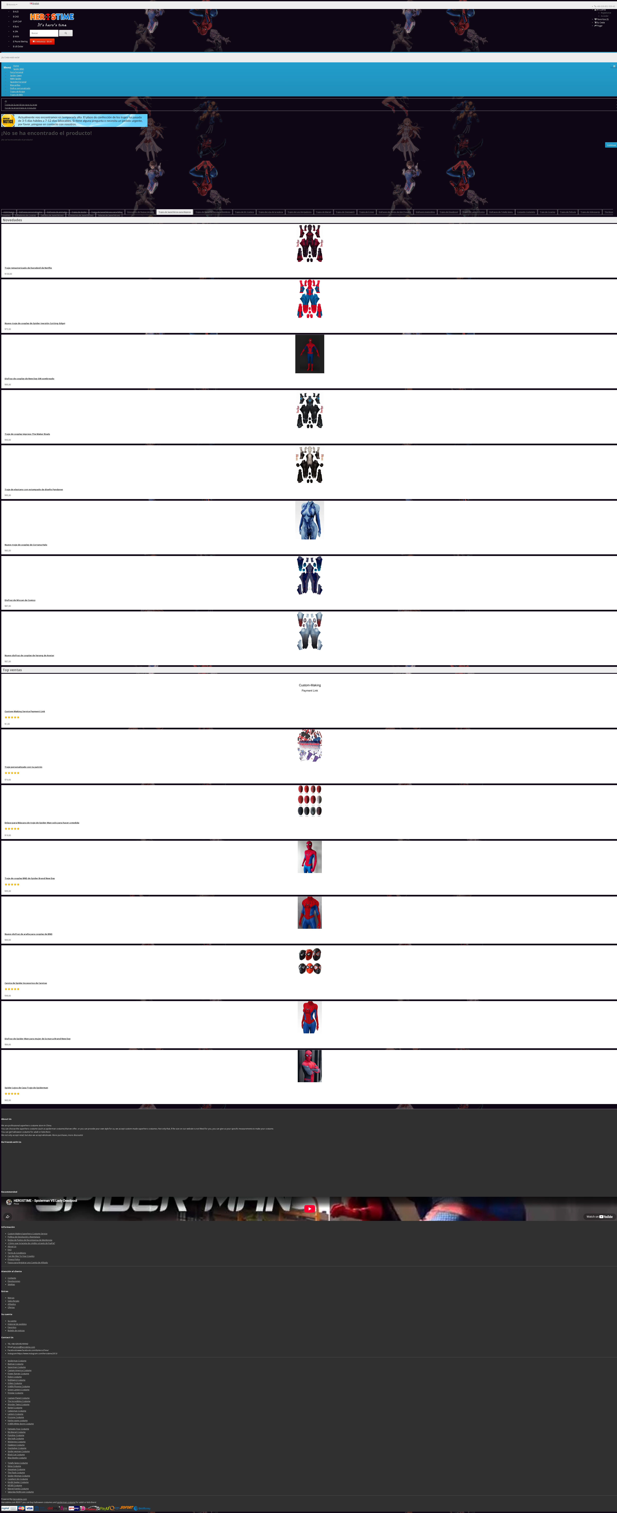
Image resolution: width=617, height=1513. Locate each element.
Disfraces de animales (57, 212)
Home (16, 65)
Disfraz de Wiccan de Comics (20, 600)
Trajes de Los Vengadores (299, 212)
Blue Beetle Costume (17, 1457)
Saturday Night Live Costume (21, 1492)
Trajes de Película (568, 212)
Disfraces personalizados (30, 212)
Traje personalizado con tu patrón (23, 766)
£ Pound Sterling (20, 41)
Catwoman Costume (17, 1411)
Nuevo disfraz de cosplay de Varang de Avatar (29, 655)
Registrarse (606, 12)
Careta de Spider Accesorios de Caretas (26, 983)
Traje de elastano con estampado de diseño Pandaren (34, 489)
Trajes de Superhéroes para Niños (107, 212)
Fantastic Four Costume (18, 1429)
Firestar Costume (15, 1393)
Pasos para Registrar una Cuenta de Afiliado (28, 1262)
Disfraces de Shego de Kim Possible (395, 212)
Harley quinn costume (18, 1420)
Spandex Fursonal (18, 82)
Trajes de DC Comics (244, 212)
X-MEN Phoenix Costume (19, 1386)
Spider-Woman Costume (19, 1475)
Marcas (11, 1297)
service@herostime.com (24, 1347)
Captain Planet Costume (19, 1398)
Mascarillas (15, 85)
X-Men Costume (15, 1383)
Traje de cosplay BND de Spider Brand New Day (30, 878)
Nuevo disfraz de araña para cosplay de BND (28, 934)
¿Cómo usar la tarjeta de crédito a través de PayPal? (31, 1243)
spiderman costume (66, 1502)
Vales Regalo (13, 1301)
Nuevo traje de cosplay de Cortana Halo (26, 544)
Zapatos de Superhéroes (52, 215)
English (35, 3)
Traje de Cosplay (547, 212)
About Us (12, 1246)
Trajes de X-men (366, 212)
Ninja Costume (14, 1466)
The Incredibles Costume (19, 1401)
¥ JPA (15, 31)
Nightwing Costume (16, 1380)
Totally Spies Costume (18, 1463)
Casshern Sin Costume (18, 1479)
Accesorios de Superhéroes (80, 215)
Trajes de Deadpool (449, 212)
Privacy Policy (14, 1259)
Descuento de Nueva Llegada (140, 212)
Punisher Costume (16, 1435)
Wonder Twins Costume (18, 1404)
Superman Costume (17, 1367)
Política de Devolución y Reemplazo (24, 1236)
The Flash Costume (16, 1472)
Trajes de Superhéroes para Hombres (213, 212)
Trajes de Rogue (17, 91)
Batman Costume (15, 1364)
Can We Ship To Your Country (21, 1256)
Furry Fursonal (16, 72)
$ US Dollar (18, 46)
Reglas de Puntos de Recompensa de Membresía (30, 1240)
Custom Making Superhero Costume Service (27, 1233)
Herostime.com (20, 1499)
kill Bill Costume (15, 1485)
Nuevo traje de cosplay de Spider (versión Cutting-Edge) (35, 323)
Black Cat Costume (16, 1454)
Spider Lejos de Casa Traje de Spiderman (26, 1087)
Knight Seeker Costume (18, 1482)
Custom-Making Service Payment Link (25, 711)
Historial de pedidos (17, 1324)
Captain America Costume (19, 1370)
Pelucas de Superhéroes (109, 215)
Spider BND (18, 69)
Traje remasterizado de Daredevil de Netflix (28, 267)
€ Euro (16, 26)
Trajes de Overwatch (345, 212)
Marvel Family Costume (18, 1488)
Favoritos (12, 1327)
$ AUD (16, 11)
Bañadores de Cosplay (25, 215)
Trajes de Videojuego (590, 212)
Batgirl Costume (15, 1407)
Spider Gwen (16, 75)
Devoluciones (14, 1281)
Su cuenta (12, 1321)
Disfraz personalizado (20, 88)
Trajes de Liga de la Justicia (271, 212)
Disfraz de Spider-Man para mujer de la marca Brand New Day (38, 1038)
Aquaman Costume (16, 1469)
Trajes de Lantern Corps (474, 212)
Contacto (12, 1278)
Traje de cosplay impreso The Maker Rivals (27, 434)
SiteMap (11, 1284)
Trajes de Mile (16, 94)
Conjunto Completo (526, 212)
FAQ (10, 1249)
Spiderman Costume (17, 1360)
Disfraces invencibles (425, 212)
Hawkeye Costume (16, 1445)
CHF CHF (17, 21)
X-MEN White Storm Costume (21, 1423)
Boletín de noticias (16, 1330)
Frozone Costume (16, 1417)
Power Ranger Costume (18, 1373)
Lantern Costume (15, 1414)
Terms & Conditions (17, 1253)
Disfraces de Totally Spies (501, 212)
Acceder (604, 16)
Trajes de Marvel (323, 212)
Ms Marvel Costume (17, 1432)
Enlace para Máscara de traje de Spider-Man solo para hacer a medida (42, 822)
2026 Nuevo (8, 212)
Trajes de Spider (79, 212)
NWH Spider (15, 78)
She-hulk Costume (16, 1438)
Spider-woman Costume (19, 1451)
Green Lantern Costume (18, 1389)
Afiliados (12, 1304)
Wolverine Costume (17, 1441)
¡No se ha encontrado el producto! (20, 107)
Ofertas (11, 1307)
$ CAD (16, 16)
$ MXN (16, 36)
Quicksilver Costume (17, 1448)
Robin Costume (15, 1376)
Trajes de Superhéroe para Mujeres (21, 104)
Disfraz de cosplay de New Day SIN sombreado (29, 378)
